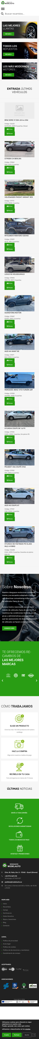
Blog (4, 922)
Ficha (10, 129)
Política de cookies (9, 947)
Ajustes (27, 1035)
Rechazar (17, 1035)
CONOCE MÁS (9, 628)
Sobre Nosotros (8, 916)
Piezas (10, 133)
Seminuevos (7, 913)
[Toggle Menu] (3, 9)
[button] (2, 680)
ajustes (27, 1029)
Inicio (5, 904)
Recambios (7, 907)
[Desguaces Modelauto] (11, 3)
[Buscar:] (18, 14)
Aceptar (6, 1035)
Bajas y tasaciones (9, 919)
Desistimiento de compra (11, 953)
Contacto (6, 925)
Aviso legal (6, 944)
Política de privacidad (10, 941)
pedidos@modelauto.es (13, 882)
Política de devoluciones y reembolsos (16, 950)
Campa (5, 910)
